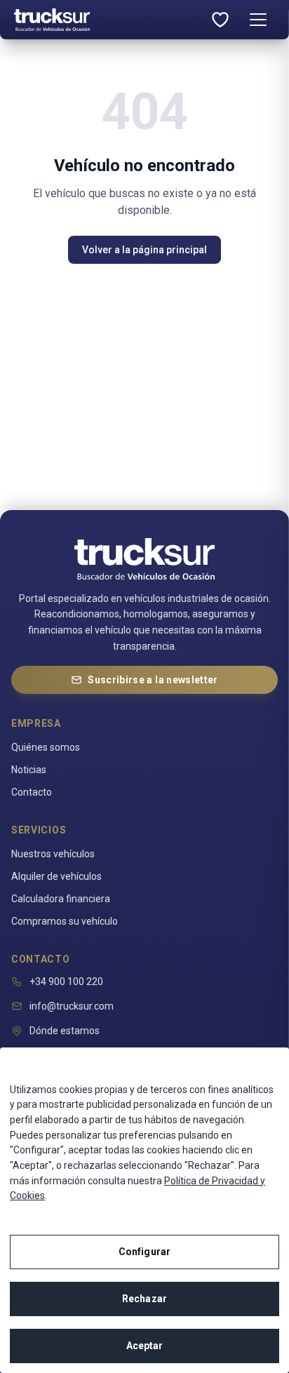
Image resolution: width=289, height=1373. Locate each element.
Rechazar (144, 1298)
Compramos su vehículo (64, 921)
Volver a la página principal (144, 249)
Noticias (28, 769)
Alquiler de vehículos (56, 876)
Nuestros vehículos (53, 853)
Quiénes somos (45, 747)
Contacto (31, 792)
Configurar (144, 1251)
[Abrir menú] (258, 19)
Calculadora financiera (60, 898)
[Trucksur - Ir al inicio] (106, 19)
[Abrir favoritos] (220, 19)
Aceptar (144, 1345)
